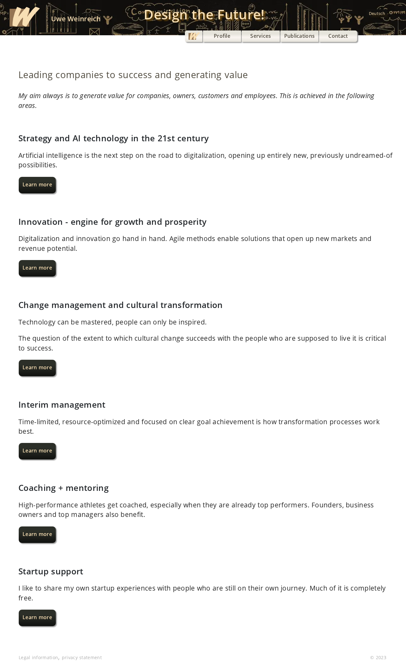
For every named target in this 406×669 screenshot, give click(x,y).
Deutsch (377, 13)
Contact (338, 35)
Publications (299, 35)
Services (260, 35)
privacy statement (82, 657)
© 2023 (378, 657)
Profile (222, 35)
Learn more (37, 184)
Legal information (38, 657)
